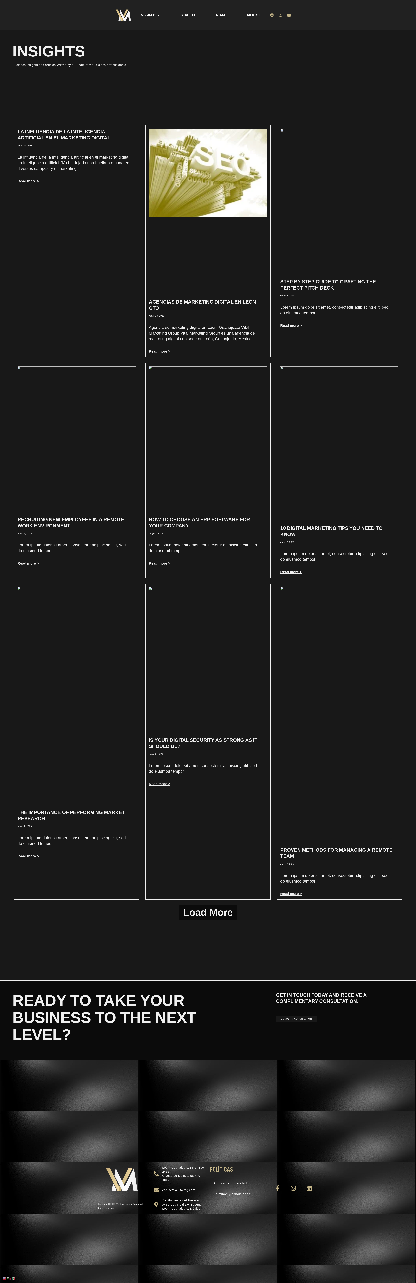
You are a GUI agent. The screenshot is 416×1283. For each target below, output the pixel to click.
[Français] (9, 1278)
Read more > (28, 181)
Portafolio (186, 15)
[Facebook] (272, 15)
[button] (208, 912)
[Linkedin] (289, 15)
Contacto (220, 15)
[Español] (14, 1278)
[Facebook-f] (277, 1188)
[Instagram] (280, 15)
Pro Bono (252, 15)
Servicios (148, 15)
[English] (4, 1278)
